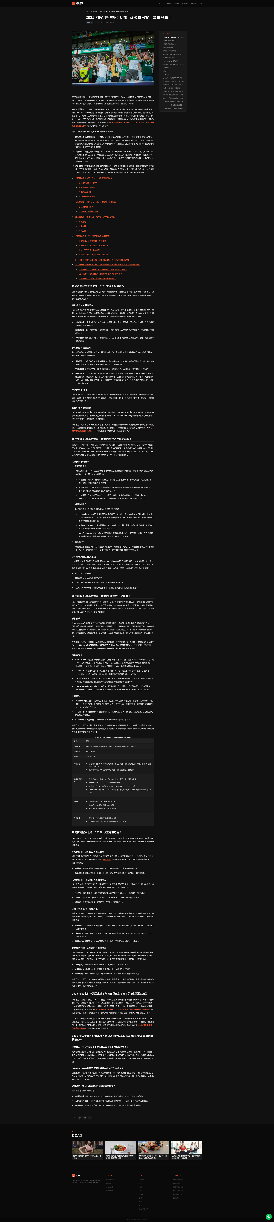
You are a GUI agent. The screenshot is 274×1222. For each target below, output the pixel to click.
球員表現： (83, 226)
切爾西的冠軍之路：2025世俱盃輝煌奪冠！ (93, 236)
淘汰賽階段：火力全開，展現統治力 (93, 245)
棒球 (140, 1183)
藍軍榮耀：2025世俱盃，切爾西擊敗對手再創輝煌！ (96, 202)
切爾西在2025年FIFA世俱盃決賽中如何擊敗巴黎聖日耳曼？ (103, 269)
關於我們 (175, 1198)
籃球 (140, 1205)
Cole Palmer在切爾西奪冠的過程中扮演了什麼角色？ (100, 273)
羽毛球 (141, 1194)
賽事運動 (185, 3)
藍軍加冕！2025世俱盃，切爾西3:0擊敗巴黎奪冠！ (96, 216)
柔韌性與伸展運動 (178, 1180)
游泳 (140, 1191)
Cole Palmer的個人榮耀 (88, 211)
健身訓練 (168, 3)
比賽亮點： (83, 230)
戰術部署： (83, 221)
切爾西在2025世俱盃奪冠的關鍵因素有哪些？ (97, 278)
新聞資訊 (94, 11)
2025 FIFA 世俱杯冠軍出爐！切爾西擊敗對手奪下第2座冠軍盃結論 (102, 259)
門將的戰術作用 (85, 192)
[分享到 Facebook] (80, 1118)
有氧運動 (108, 1183)
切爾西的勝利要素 (86, 207)
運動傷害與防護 (177, 1194)
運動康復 (176, 3)
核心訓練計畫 (109, 1187)
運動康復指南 (176, 1183)
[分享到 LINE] (85, 1118)
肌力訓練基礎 (109, 1191)
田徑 (140, 1198)
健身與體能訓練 (110, 1180)
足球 (140, 1201)
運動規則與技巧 (143, 1209)
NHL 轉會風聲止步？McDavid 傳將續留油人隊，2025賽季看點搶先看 (122, 1009)
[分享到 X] (90, 1118)
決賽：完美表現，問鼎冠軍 (90, 250)
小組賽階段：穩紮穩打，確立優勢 (92, 241)
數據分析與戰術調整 (87, 196)
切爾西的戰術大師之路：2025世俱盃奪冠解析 (93, 178)
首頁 (160, 3)
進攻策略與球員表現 (87, 187)
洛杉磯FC (107, 859)
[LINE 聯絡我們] (269, 1217)
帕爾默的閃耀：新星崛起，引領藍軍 (93, 254)
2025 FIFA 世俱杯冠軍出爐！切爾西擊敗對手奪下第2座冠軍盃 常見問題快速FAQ (107, 264)
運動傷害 (193, 3)
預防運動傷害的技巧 (178, 1187)
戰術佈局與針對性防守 (88, 183)
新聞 (200, 3)
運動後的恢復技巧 (178, 1191)
